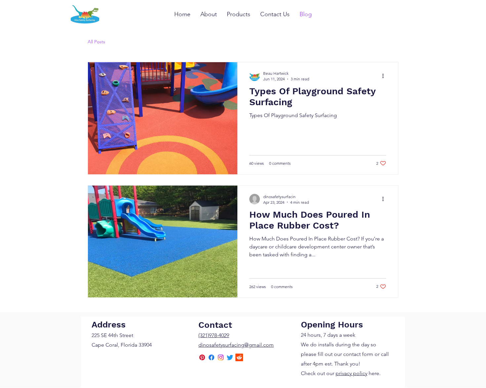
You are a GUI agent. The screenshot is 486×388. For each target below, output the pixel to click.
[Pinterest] (202, 357)
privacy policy (351, 373)
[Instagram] (220, 357)
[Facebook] (211, 357)
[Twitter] (230, 357)
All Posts (96, 42)
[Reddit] (239, 357)
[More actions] (385, 76)
